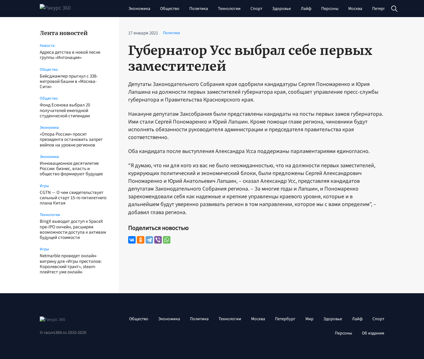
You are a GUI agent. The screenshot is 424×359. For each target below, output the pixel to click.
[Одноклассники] (140, 240)
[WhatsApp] (166, 240)
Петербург (382, 9)
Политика (198, 9)
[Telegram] (149, 240)
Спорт (256, 9)
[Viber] (158, 240)
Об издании (373, 333)
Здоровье (281, 9)
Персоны (329, 9)
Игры (44, 186)
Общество (169, 9)
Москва (355, 9)
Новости (47, 45)
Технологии (229, 9)
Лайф (306, 9)
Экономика (139, 9)
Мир (309, 319)
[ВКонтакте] (132, 240)
